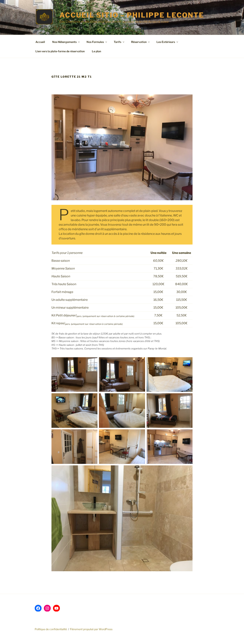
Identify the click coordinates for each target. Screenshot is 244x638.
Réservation (139, 41)
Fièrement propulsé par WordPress (91, 629)
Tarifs (117, 41)
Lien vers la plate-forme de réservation (60, 51)
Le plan (96, 51)
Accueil (40, 41)
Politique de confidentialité (51, 629)
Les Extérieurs (166, 41)
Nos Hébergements (64, 41)
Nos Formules (95, 41)
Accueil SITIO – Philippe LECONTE (131, 15)
